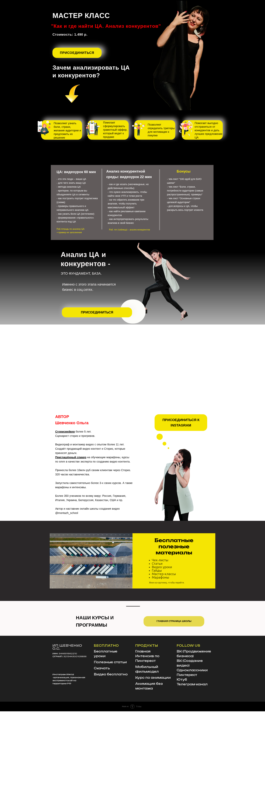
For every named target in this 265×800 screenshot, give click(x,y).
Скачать (102, 668)
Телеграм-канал (192, 684)
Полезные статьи (110, 662)
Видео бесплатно (111, 674)
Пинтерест (187, 675)
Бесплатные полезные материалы (173, 546)
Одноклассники (192, 670)
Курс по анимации (153, 677)
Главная (143, 651)
